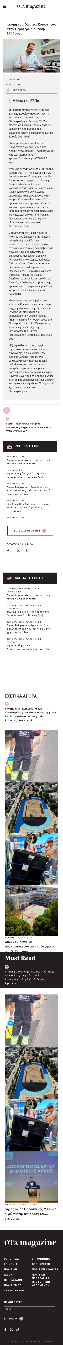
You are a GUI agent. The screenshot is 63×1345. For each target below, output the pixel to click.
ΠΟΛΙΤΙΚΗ (10, 1269)
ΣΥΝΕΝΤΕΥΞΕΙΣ (14, 1290)
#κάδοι (9, 716)
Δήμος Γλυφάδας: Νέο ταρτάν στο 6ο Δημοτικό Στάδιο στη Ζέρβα (28, 475)
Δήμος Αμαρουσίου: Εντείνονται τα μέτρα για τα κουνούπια (28, 462)
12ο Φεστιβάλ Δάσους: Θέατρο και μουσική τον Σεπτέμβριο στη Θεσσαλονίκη (28, 508)
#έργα (38, 708)
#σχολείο (38, 716)
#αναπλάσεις (12, 975)
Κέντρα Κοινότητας (28, 423)
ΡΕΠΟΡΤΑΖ (10, 1204)
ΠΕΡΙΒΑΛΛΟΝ (24, 589)
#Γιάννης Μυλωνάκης (17, 971)
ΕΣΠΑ (10, 423)
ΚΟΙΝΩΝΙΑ (15, 79)
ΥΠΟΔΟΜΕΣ (12, 609)
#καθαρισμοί (23, 716)
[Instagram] (30, 550)
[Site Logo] (31, 6)
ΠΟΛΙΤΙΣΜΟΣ (12, 1285)
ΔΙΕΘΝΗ (9, 1274)
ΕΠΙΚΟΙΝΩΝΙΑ (41, 1258)
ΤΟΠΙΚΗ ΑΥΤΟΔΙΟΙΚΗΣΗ (29, 605)
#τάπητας (11, 720)
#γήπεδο (50, 712)
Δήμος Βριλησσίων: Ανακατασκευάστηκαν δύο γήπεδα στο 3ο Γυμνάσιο (28, 649)
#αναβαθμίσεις (14, 712)
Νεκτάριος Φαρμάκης (20, 427)
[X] (20, 550)
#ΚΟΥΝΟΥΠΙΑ (12, 708)
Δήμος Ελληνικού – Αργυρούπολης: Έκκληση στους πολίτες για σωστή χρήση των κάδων (28, 491)
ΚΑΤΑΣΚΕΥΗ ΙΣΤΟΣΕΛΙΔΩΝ (24, 1341)
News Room (19, 90)
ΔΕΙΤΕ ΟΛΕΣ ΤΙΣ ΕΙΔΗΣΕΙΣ (27, 531)
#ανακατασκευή (34, 712)
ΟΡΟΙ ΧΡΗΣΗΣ (41, 1264)
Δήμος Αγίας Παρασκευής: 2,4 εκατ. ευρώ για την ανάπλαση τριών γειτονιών (31, 1214)
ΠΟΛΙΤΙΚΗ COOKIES (45, 1269)
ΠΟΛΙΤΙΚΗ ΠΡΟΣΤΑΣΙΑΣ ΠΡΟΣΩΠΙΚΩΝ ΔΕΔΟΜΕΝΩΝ (41, 1280)
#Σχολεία (27, 708)
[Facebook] (10, 550)
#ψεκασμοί (25, 720)
